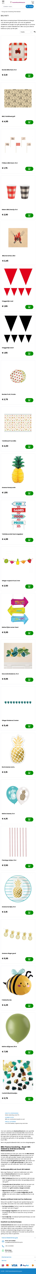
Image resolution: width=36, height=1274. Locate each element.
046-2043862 (8, 1252)
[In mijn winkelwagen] (29, 76)
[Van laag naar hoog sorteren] (35, 32)
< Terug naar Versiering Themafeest (10, 11)
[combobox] (18, 6)
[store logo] (17, 2)
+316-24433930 (9, 1246)
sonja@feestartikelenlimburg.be (14, 1242)
